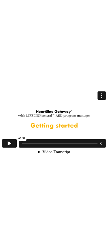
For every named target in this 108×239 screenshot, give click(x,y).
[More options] (102, 95)
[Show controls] (101, 143)
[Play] (9, 143)
